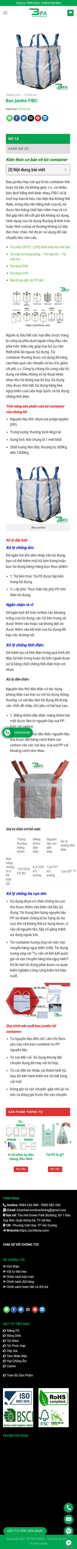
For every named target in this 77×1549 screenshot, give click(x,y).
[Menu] (5, 13)
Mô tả (13, 139)
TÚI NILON (30, 94)
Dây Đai (12, 1351)
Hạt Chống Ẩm (16, 1361)
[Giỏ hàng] (70, 13)
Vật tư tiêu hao (16, 1271)
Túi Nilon (12, 1341)
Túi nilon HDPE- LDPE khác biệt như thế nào (40, 247)
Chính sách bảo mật (20, 1277)
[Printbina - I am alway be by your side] (38, 13)
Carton (11, 1366)
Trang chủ (13, 94)
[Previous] (6, 1150)
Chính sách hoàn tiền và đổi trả (27, 1287)
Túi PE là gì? (55, 1155)
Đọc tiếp (20, 1169)
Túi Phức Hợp (15, 1346)
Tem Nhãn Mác (16, 1356)
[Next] (70, 1150)
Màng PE (12, 1331)
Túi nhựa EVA (19, 266)
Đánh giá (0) (18, 149)
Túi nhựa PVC (19, 273)
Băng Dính (13, 1336)
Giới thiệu (12, 1266)
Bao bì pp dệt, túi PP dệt (26, 280)
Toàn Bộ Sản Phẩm (19, 1375)
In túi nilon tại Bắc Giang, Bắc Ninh (21, 1157)
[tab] (38, 139)
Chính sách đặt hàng (20, 1282)
